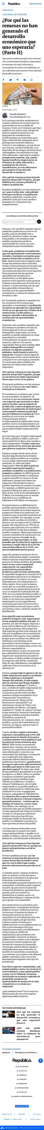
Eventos (23, 1092)
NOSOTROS (37, 1114)
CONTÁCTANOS (35, 1119)
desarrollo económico (26, 1053)
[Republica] (14, 4)
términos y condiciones (12, 1119)
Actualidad (22, 1066)
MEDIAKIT (22, 1114)
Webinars (23, 1083)
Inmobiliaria (23, 1088)
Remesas (6, 1053)
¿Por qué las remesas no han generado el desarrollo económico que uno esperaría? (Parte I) (28, 1017)
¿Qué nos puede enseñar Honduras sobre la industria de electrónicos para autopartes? (28, 1033)
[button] (3, 80)
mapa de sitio (7, 1114)
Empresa (23, 1075)
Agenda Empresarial (23, 1096)
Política (23, 1071)
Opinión (23, 1079)
